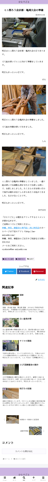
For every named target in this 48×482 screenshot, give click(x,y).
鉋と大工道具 (9, 259)
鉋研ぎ (31, 259)
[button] (43, 307)
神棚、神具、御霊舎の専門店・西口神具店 (20, 228)
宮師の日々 (21, 259)
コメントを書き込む (24, 451)
